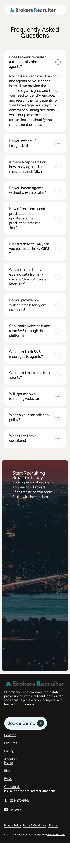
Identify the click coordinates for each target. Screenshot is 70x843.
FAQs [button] (8, 779)
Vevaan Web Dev (56, 834)
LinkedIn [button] (15, 810)
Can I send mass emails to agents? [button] (29, 375)
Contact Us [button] (12, 787)
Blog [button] (7, 771)
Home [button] (8, 763)
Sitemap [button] (53, 825)
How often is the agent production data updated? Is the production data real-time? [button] (27, 218)
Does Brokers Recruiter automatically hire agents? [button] (27, 62)
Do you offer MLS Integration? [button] (22, 143)
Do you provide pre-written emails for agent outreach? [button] (28, 305)
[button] (59, 10)
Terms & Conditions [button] (34, 825)
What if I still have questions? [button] (23, 438)
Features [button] (10, 743)
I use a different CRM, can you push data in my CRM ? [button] (29, 249)
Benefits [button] (10, 735)
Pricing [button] (9, 751)
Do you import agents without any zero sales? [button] (27, 190)
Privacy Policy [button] (12, 825)
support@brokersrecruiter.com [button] (32, 791)
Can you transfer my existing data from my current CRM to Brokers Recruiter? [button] (27, 277)
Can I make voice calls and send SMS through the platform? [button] (29, 331)
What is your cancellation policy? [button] (29, 417)
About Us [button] (11, 759)
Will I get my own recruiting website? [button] (24, 396)
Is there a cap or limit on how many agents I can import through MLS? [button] (27, 167)
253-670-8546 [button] (20, 801)
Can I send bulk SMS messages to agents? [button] (26, 354)
